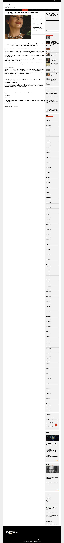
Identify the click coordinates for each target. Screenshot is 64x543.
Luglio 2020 (47, 271)
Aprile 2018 (47, 338)
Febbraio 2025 (48, 142)
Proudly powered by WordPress (27, 541)
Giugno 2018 (47, 333)
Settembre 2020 (48, 266)
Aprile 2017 (47, 368)
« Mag (47, 501)
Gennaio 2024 (48, 167)
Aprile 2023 (47, 189)
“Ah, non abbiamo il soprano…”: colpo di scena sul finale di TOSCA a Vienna (55, 43)
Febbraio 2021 (48, 254)
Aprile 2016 (47, 398)
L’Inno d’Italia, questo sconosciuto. (52, 482)
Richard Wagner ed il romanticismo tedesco (54, 70)
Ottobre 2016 (47, 383)
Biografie (31, 9)
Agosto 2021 (47, 239)
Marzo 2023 (47, 192)
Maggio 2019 (48, 306)
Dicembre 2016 (48, 378)
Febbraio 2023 (48, 194)
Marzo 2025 (47, 140)
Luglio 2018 (47, 331)
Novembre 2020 (48, 261)
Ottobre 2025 (47, 127)
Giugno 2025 (47, 135)
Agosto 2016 (47, 388)
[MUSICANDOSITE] (6, 10)
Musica (37, 9)
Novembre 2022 (48, 202)
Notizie (24, 9)
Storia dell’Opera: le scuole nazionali (54, 79)
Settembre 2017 (48, 356)
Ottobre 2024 (47, 147)
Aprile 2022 (47, 219)
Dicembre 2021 (48, 229)
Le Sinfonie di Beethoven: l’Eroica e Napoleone (55, 37)
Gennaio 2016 (48, 405)
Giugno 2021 (47, 244)
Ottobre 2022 (47, 204)
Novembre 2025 (48, 125)
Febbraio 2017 (48, 373)
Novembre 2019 (48, 291)
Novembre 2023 (48, 172)
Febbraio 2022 (48, 224)
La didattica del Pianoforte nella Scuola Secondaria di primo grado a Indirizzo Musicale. (38, 19)
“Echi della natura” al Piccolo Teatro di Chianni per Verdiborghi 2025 (52, 451)
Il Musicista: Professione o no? (54, 83)
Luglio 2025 (47, 132)
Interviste (18, 9)
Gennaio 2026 (48, 122)
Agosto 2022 (47, 209)
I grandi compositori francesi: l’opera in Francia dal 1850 (54, 49)
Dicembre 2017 (48, 348)
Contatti (43, 9)
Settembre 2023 (48, 177)
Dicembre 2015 (48, 408)
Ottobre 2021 (47, 234)
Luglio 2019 (47, 301)
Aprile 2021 (47, 249)
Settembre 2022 (48, 207)
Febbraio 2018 (48, 343)
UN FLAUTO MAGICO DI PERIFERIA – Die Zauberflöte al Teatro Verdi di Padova (52, 96)
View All (57, 460)
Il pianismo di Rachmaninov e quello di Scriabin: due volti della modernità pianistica (38, 24)
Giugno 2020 (47, 274)
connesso (9, 106)
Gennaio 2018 (48, 346)
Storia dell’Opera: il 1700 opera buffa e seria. (54, 74)
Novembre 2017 (48, 351)
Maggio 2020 (48, 276)
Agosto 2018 (47, 328)
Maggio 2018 (48, 336)
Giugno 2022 (47, 214)
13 (52, 423)
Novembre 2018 (48, 321)
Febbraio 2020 (48, 284)
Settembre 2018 (48, 326)
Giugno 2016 (47, 393)
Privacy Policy (51, 9)
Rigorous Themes (38, 541)
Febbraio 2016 (48, 403)
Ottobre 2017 (47, 353)
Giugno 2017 (47, 363)
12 (50, 423)
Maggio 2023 (48, 187)
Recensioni (11, 9)
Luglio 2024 (47, 152)
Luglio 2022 (47, 212)
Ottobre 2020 (47, 264)
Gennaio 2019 (48, 316)
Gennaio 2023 (48, 197)
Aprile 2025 (47, 137)
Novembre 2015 (48, 410)
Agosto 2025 (47, 130)
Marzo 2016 (47, 400)
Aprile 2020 (47, 279)
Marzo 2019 (47, 311)
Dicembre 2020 (48, 259)
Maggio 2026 (48, 120)
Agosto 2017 (47, 358)
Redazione (15, 13)
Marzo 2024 (47, 162)
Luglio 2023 (47, 182)
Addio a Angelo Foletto (36, 30)
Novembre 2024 (48, 145)
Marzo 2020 (47, 281)
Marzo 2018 (47, 341)
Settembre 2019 (48, 296)
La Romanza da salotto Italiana (54, 54)
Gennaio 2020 (48, 286)
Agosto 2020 (47, 269)
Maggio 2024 (48, 157)
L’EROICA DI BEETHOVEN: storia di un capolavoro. (54, 59)
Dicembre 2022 (48, 199)
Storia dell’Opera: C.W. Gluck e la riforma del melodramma (54, 64)
